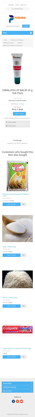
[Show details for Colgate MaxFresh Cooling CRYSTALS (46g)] (17, 330)
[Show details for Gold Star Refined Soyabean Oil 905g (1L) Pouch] (17, 176)
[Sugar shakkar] (17, 228)
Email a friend (12, 126)
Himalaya (21, 104)
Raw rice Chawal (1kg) (10, 297)
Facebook (13, 401)
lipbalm (24, 143)
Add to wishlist (12, 122)
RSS (17, 401)
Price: (14, 109)
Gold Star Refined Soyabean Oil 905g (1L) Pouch (16, 195)
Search (26, 26)
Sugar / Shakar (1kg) (9, 247)
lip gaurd (9, 143)
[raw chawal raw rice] (17, 279)
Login (17, 5)
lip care (17, 143)
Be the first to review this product (17, 100)
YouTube (21, 401)
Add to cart (19, 113)
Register (11, 5)
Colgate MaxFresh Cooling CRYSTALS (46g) (17, 348)
